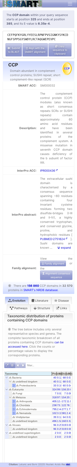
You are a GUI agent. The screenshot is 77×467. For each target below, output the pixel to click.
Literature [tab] (41, 300)
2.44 (59, 409)
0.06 (69, 425)
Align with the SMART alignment (35, 50)
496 (54, 421)
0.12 (59, 377)
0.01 (59, 432)
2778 (65, 409)
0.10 (59, 385)
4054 (55, 401)
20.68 (70, 389)
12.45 (60, 401)
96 (54, 425)
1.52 (59, 421)
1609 (65, 421)
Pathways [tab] (20, 308)
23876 (55, 405)
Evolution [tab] (18, 300)
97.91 (60, 397)
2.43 (69, 413)
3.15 (59, 413)
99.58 (60, 389)
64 (64, 417)
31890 (55, 397)
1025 (55, 413)
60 (64, 385)
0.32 (69, 421)
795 (54, 409)
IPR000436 (47, 170)
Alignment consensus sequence (57, 275)
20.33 (70, 397)
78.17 (70, 405)
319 (64, 425)
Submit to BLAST (14, 50)
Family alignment (54, 263)
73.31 (60, 405)
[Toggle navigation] (70, 3)
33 (54, 385)
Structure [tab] (43, 308)
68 (64, 377)
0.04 (69, 385)
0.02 (59, 393)
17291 (65, 401)
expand (65, 247)
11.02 (70, 401)
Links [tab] (63, 308)
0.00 (69, 393)
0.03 (69, 377)
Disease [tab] (63, 300)
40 (54, 377)
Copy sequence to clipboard (60, 50)
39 (54, 417)
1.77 (69, 409)
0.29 (59, 425)
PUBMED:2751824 (52, 239)
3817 (65, 413)
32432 (55, 389)
